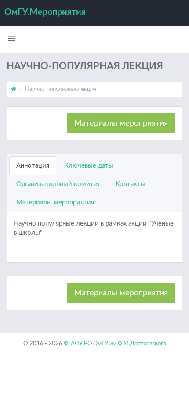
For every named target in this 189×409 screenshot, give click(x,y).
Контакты (130, 184)
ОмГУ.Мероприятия (45, 12)
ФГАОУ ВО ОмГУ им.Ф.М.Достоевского (115, 344)
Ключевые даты (88, 165)
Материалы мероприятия (121, 123)
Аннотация (32, 165)
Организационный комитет (58, 184)
